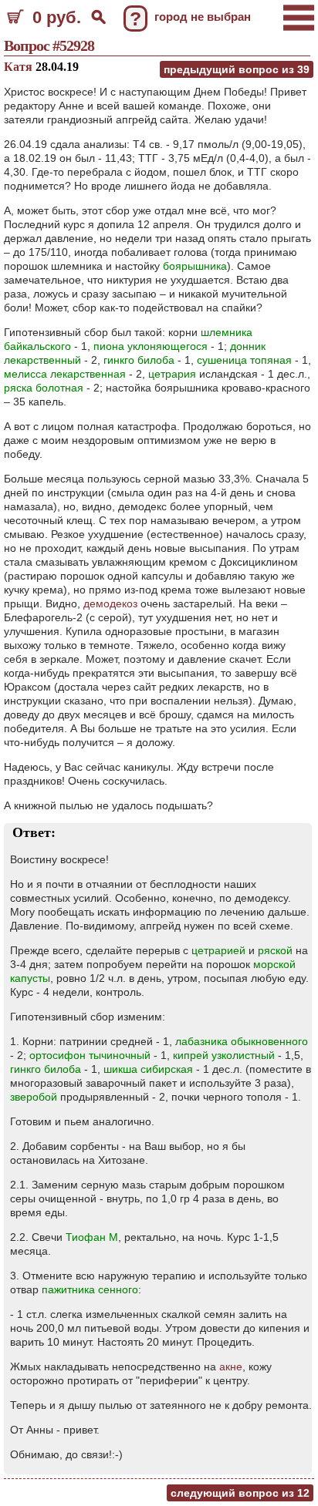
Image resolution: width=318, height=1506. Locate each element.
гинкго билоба (138, 360)
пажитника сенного (90, 1289)
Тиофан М (92, 1237)
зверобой (33, 1097)
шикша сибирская (148, 1069)
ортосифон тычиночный (90, 1055)
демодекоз (110, 603)
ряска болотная (43, 388)
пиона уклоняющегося (150, 346)
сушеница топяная (244, 360)
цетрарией (218, 950)
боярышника (195, 266)
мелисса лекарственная (65, 374)
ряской (275, 950)
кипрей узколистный (224, 1055)
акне (230, 1366)
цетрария (172, 374)
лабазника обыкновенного (241, 1041)
